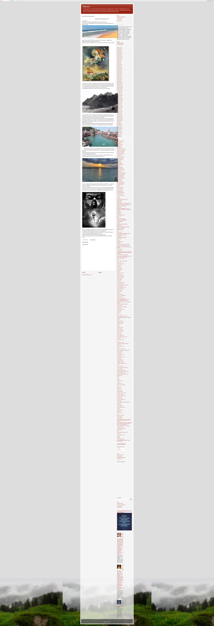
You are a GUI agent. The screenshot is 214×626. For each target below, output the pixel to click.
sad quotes (119, 388)
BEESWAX (119, 242)
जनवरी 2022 (119, 99)
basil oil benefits (120, 241)
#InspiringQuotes (120, 159)
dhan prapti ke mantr (120, 263)
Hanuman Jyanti (120, 294)
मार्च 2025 (118, 50)
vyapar (118, 436)
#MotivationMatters (120, 175)
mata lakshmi (119, 352)
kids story (118, 326)
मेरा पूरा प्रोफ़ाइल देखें (120, 44)
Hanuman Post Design (121, 298)
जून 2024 (118, 62)
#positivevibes (119, 180)
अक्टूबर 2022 (119, 87)
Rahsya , (87, 6)
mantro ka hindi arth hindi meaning (123, 350)
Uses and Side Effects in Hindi (122, 432)
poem (118, 378)
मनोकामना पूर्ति (119, 225)
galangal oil (119, 270)
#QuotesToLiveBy (120, 187)
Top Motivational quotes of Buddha (123, 425)
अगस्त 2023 (119, 75)
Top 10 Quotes (119, 416)
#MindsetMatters (120, 167)
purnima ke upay (120, 380)
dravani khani (119, 267)
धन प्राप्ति (118, 210)
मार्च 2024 (118, 66)
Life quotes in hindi (120, 339)
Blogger (105, 621)
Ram (118, 386)
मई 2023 (118, 78)
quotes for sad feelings (121, 384)
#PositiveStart (119, 179)
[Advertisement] (124, 479)
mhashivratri (119, 355)
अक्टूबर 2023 (119, 72)
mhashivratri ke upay (120, 356)
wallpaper (118, 437)
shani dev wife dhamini (121, 399)
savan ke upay (119, 390)
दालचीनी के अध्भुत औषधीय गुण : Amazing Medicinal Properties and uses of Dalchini (124, 209)
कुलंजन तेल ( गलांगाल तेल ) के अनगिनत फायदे (123, 204)
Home (118, 15)
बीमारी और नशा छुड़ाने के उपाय (121, 218)
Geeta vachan (119, 279)
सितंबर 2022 (119, 88)
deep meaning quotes (121, 258)
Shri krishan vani (120, 410)
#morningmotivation (120, 170)
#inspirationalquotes (120, 156)
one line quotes (119, 368)
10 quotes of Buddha (120, 195)
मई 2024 (118, 63)
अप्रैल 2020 (119, 124)
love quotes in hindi (120, 346)
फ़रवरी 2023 (119, 82)
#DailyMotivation (120, 144)
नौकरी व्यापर (118, 213)
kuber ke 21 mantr (120, 331)
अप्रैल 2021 (119, 111)
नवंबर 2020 (119, 115)
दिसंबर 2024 (119, 54)
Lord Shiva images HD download (123, 343)
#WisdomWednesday (120, 192)
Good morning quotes (121, 282)
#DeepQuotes (119, 147)
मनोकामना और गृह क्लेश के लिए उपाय (122, 224)
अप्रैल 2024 (119, 64)
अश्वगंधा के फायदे (119, 200)
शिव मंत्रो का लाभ (119, 232)
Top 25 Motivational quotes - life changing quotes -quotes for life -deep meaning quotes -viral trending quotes (124, 423)
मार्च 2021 (118, 112)
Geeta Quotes (119, 278)
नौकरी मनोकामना (119, 212)
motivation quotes (120, 360)
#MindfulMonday (120, 164)
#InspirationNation (120, 158)
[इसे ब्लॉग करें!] (91, 239)
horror (118, 313)
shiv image (119, 403)
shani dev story (119, 398)
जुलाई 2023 (119, 76)
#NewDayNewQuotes (121, 178)
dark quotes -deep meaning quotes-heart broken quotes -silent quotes (124, 256)
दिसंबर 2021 (119, 100)
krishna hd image (120, 327)
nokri (118, 364)
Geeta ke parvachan (120, 275)
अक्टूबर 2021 (119, 103)
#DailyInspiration (120, 142)
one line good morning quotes (122, 367)
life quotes (119, 338)
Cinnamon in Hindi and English (122, 254)
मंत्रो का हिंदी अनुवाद (120, 221)
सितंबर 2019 (119, 131)
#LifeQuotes (119, 160)
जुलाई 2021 (119, 107)
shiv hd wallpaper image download (123, 402)
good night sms (119, 290)
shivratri (118, 408)
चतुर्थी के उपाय (119, 207)
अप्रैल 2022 (119, 95)
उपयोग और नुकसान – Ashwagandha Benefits (124, 203)
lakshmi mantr (119, 334)
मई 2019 (118, 136)
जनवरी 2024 (119, 68)
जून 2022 (118, 92)
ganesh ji (118, 271)
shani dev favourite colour (121, 392)
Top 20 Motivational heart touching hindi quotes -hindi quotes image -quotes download (124, 420)
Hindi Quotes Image (120, 309)
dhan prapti (119, 262)
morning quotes (120, 359)
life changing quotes (120, 335)
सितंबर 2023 (119, 74)
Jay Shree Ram (119, 323)
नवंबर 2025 (119, 47)
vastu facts (119, 433)
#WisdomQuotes (120, 191)
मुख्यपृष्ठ (100, 272)
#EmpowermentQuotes (121, 150)
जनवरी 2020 (119, 128)
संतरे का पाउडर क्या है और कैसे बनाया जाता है (123, 233)
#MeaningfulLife (120, 163)
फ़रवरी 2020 (119, 127)
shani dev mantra (120, 394)
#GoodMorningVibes (120, 152)
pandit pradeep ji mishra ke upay (123, 371)
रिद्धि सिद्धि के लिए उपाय (120, 229)
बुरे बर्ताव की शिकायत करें (121, 444)
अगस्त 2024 (119, 59)
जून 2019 (118, 135)
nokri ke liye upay (120, 366)
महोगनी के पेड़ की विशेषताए (120, 228)
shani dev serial (120, 396)
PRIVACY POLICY (120, 18)
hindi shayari (119, 310)
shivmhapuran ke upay (121, 407)
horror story (119, 314)
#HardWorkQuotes (120, 154)
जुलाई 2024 (119, 60)
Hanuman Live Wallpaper (121, 295)
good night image (120, 283)
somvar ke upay (120, 412)
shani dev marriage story (121, 395)
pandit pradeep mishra (121, 372)
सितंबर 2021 (119, 104)
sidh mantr (119, 411)
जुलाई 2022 (119, 91)
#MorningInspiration (120, 168)
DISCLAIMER (119, 19)
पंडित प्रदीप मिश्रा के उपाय (121, 214)
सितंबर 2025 (119, 48)
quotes (118, 382)
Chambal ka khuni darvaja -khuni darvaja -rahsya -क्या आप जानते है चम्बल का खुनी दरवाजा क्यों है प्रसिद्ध (124, 252)
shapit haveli (119, 400)
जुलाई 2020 (119, 120)
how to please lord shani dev (122, 316)
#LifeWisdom (119, 162)
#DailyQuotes (119, 146)
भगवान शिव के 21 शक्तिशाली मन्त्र (122, 220)
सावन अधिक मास (119, 236)
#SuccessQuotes (120, 188)
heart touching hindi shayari (122, 306)
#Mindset (118, 166)
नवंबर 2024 (119, 55)
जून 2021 (118, 108)
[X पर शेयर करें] (92, 239)
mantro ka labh (119, 351)
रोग (117, 230)
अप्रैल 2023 (119, 79)
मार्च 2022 (118, 96)
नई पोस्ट (83, 272)
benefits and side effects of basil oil (123, 244)
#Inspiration (119, 155)
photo (118, 376)
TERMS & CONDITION (121, 457)
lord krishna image (120, 342)
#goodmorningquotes (121, 151)
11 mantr (118, 196)
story (118, 414)
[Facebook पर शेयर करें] (93, 239)
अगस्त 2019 (119, 132)
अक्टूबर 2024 (119, 56)
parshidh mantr (119, 375)
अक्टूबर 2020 (119, 116)
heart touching (119, 305)
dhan (118, 259)
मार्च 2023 (118, 80)
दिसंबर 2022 (119, 84)
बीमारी (118, 217)
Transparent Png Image (121, 428)
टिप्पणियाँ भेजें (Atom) (88, 274)
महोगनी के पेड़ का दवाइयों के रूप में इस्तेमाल (123, 226)
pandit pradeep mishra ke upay (122, 374)
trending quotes (120, 429)
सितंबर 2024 (119, 58)
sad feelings (119, 387)
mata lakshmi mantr (120, 354)
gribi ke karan (119, 291)
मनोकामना (118, 222)
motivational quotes (120, 362)
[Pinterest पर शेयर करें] (94, 239)
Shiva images (119, 404)
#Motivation (119, 171)
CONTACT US (119, 507)
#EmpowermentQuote (121, 148)
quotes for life (119, 383)
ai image (118, 240)
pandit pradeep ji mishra (121, 370)
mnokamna (119, 358)
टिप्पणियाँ (119, 450)
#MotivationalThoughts (121, 174)
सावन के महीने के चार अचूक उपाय (121, 237)
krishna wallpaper (120, 330)
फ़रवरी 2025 (119, 51)
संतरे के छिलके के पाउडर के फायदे (121, 234)
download (118, 266)
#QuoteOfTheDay (120, 184)
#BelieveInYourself (120, 140)
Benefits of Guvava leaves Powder (123, 245)
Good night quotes (120, 286)
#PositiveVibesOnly (120, 182)
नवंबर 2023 (119, 71)
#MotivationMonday (120, 176)
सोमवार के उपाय (119, 238)
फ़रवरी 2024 (119, 67)
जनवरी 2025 (119, 52)
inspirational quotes (120, 322)
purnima (118, 379)
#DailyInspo (119, 143)
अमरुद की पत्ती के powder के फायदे (122, 199)
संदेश (119, 448)
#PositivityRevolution (120, 183)
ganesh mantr (119, 274)
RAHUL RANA (120, 43)
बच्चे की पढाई (119, 216)
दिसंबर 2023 (119, 70)
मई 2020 (118, 123)
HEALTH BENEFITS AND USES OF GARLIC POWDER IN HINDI (123, 300)
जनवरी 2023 (119, 83)
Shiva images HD (120, 406)
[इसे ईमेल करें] (90, 239)
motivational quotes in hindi (122, 363)
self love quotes (120, 391)
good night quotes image (121, 287)
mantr (118, 347)
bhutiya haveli (119, 250)
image (118, 319)
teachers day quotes (120, 415)
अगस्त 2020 (119, 119)
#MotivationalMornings (121, 172)
